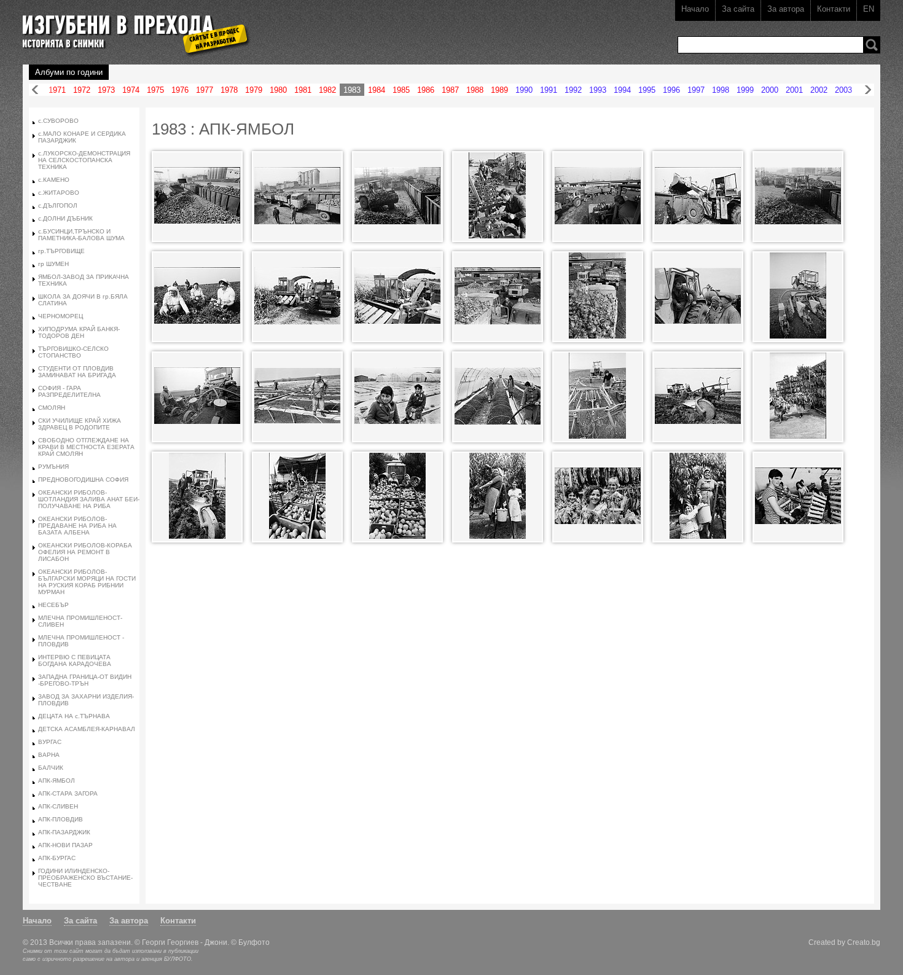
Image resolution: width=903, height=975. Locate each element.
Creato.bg (863, 942)
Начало (695, 9)
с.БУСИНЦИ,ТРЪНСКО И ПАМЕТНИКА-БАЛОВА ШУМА (81, 234)
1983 (352, 90)
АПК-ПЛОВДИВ (60, 819)
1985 (401, 90)
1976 (180, 90)
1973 (106, 90)
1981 (302, 90)
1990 (524, 90)
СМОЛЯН (51, 407)
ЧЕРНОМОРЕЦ (60, 316)
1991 (548, 90)
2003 (843, 90)
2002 (818, 90)
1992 (573, 90)
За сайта (738, 9)
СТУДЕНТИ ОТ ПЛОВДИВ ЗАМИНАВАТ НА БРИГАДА (77, 371)
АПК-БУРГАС (57, 858)
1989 (499, 90)
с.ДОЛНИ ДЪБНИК (65, 218)
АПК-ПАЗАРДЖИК (64, 832)
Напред (868, 90)
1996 (671, 90)
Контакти (833, 9)
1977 (204, 90)
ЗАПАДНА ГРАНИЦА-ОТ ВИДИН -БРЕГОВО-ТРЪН (84, 680)
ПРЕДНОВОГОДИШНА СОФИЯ (83, 479)
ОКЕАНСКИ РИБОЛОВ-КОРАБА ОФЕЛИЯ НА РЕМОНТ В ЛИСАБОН (85, 552)
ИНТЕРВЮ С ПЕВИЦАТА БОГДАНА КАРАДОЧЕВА (74, 660)
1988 (474, 90)
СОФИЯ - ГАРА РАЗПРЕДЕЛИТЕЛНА (69, 391)
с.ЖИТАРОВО (58, 192)
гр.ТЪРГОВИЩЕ (61, 251)
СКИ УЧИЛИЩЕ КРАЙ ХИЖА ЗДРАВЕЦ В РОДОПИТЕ (79, 424)
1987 (450, 90)
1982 (327, 90)
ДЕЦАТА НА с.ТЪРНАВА (74, 716)
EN (868, 9)
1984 (376, 90)
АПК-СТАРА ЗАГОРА (68, 793)
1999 (745, 90)
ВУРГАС (49, 741)
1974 (130, 90)
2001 (794, 90)
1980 (278, 90)
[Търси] (871, 44)
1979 (253, 90)
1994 (622, 90)
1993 (597, 90)
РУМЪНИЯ (53, 466)
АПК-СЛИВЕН (58, 806)
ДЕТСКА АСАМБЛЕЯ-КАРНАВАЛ (86, 729)
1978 (229, 90)
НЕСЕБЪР (53, 604)
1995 (646, 90)
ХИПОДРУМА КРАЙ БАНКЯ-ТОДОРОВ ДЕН (79, 332)
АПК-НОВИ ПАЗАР (65, 845)
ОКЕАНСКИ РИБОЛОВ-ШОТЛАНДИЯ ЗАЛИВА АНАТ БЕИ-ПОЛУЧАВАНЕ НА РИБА (88, 499)
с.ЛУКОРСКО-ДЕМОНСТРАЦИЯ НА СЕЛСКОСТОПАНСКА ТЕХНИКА (84, 160)
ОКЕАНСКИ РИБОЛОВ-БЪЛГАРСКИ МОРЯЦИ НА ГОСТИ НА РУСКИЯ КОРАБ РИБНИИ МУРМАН (87, 581)
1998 (720, 90)
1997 (696, 90)
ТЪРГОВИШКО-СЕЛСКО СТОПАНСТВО (73, 352)
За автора (785, 9)
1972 (81, 90)
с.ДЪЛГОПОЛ (57, 205)
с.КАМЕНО (53, 179)
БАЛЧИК (50, 767)
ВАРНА (49, 754)
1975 (155, 90)
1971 (57, 90)
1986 (425, 90)
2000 (769, 90)
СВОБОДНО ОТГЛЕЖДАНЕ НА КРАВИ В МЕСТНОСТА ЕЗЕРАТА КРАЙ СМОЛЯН (86, 447)
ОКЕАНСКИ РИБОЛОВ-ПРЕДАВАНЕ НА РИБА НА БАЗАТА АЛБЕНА (77, 525)
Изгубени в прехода (131, 26)
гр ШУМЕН (53, 263)
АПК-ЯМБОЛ (56, 780)
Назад (35, 90)
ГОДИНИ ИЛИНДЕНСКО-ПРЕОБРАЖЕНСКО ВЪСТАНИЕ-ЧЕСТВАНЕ (85, 877)
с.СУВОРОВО (58, 120)
